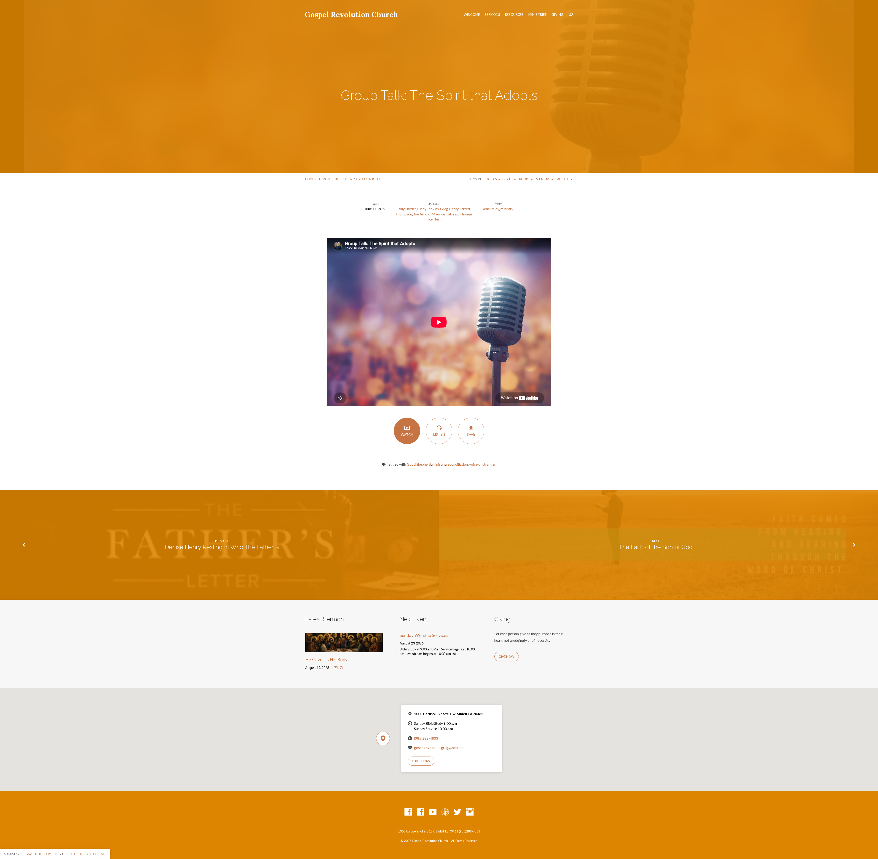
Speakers (543, 179)
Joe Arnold (421, 214)
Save (471, 434)
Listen (439, 434)
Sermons (492, 14)
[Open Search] (571, 14)
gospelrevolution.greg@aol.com (438, 748)
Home (309, 179)
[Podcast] (445, 812)
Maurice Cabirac (445, 214)
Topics (491, 179)
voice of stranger (482, 464)
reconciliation (457, 464)
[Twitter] (457, 812)
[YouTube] (432, 812)
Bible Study (343, 179)
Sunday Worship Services (424, 635)
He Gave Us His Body (326, 659)
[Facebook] (408, 812)
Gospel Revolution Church (351, 14)
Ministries (537, 14)
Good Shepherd (419, 464)
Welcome (472, 14)
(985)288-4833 (426, 738)
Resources (514, 14)
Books (524, 179)
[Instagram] (470, 812)
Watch (407, 434)
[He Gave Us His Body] (344, 649)
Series (508, 179)
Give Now (506, 656)
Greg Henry (449, 209)
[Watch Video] (335, 668)
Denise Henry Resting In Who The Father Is (222, 547)
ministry (507, 209)
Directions (421, 761)
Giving (557, 14)
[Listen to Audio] (341, 667)
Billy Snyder (407, 209)
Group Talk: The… (369, 179)
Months (563, 179)
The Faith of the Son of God (656, 547)
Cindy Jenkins (428, 209)
